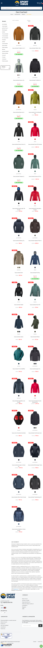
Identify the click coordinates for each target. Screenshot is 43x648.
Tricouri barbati (5, 33)
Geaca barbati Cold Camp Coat (35, 433)
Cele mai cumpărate (4, 625)
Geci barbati (4, 24)
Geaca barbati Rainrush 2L (18, 112)
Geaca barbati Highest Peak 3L (35, 240)
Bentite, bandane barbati (5, 50)
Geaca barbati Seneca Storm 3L (18, 144)
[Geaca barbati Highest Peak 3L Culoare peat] (35, 235)
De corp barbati (5, 37)
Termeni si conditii (25, 600)
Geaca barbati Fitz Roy (35, 272)
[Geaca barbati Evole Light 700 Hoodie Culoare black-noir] (18, 203)
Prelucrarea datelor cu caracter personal (8, 620)
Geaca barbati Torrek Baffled (19, 368)
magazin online (4, 643)
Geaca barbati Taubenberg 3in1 (35, 497)
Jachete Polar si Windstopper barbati (5, 30)
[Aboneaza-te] (40, 625)
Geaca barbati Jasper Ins (35, 368)
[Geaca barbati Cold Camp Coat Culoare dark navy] (34, 427)
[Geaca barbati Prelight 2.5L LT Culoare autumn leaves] (18, 43)
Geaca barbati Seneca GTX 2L (35, 176)
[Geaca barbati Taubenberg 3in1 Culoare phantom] (35, 492)
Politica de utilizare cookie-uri (28, 603)
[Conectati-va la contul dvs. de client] (39, 3)
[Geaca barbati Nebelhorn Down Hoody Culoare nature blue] (18, 524)
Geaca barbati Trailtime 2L (35, 80)
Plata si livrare (25, 598)
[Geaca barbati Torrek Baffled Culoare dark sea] (18, 363)
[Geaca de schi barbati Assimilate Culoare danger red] (18, 427)
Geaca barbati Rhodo (35, 336)
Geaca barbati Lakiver (18, 336)
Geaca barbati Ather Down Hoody (19, 497)
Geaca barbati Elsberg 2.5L (18, 240)
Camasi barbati (5, 35)
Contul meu (3, 628)
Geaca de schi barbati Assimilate (19, 433)
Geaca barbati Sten (19, 272)
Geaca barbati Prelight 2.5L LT (18, 48)
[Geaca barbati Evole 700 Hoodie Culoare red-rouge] (35, 139)
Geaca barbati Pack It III (35, 304)
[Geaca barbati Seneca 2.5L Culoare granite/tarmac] (19, 75)
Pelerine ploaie (5, 61)
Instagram (5, 613)
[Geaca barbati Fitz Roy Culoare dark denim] (35, 267)
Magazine (24, 607)
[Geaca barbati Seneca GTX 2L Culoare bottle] (35, 171)
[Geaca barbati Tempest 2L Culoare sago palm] (18, 171)
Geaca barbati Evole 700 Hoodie (35, 144)
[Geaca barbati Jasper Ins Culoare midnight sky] (36, 363)
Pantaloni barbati (4, 40)
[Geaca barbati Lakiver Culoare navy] (19, 331)
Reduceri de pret (4, 622)
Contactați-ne (24, 605)
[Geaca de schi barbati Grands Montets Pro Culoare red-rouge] (35, 395)
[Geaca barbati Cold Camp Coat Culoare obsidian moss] (36, 427)
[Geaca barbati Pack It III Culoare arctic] (35, 299)
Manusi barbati (5, 53)
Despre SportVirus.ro (26, 602)
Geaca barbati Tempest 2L (18, 176)
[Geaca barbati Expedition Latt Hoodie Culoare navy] (18, 395)
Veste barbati (4, 26)
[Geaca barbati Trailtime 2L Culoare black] (35, 75)
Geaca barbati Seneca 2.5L (18, 80)
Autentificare (3, 627)
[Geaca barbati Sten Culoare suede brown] (18, 267)
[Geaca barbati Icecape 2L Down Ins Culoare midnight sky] (18, 460)
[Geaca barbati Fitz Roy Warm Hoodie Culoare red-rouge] (35, 203)
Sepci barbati (4, 45)
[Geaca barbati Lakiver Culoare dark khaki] (18, 331)
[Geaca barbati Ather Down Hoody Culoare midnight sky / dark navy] (18, 492)
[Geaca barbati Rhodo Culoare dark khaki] (35, 331)
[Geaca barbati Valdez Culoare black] (18, 299)
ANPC (23, 608)
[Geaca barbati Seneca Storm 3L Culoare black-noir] (18, 139)
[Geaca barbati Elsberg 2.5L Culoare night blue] (18, 235)
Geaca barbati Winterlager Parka (35, 465)
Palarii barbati (5, 47)
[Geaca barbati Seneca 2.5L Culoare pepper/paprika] (18, 75)
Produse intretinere (4, 58)
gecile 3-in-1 (16, 589)
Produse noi (3, 623)
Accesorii (4, 55)
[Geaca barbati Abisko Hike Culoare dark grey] (35, 43)
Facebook (2, 613)
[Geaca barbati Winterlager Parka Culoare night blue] (35, 460)
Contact (34, 641)
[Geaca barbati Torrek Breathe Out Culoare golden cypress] (35, 107)
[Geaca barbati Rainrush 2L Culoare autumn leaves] (18, 107)
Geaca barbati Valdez (18, 304)
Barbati (4, 21)
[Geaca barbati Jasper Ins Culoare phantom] (34, 363)
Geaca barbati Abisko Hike (35, 48)
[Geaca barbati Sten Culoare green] (19, 267)
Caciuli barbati (5, 43)
